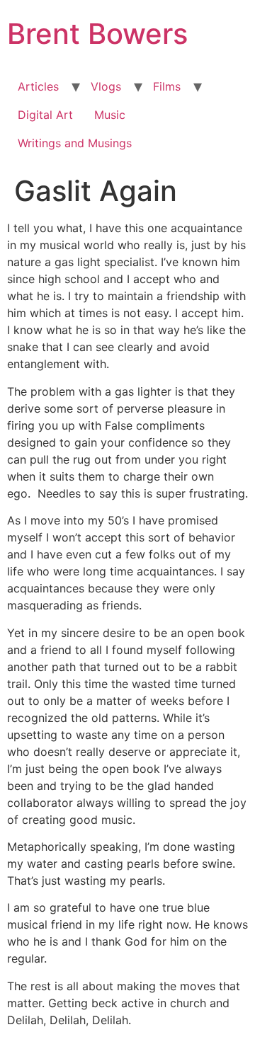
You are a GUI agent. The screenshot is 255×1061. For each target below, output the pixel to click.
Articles (38, 86)
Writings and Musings (75, 143)
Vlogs (106, 86)
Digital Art (45, 115)
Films (167, 86)
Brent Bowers (97, 33)
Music (109, 115)
